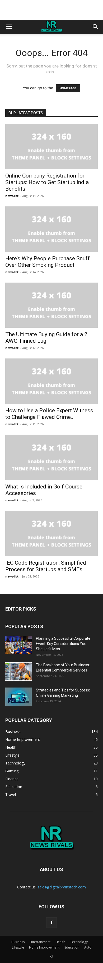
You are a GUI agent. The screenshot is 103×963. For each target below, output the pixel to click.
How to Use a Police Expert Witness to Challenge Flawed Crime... (49, 413)
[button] (9, 27)
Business (18, 942)
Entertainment (40, 942)
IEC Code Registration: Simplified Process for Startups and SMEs (45, 566)
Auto (87, 947)
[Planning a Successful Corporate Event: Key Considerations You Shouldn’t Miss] (18, 645)
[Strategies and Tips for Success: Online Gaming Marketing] (18, 697)
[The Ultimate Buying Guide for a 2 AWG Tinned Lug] (51, 305)
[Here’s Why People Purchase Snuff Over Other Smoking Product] (51, 229)
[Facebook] (51, 922)
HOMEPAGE (68, 88)
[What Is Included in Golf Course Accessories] (51, 457)
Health (60, 942)
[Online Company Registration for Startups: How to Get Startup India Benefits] (51, 146)
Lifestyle (18, 947)
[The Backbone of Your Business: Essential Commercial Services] (18, 671)
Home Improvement (44, 947)
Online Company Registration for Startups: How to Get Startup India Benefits (47, 182)
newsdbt (11, 196)
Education (71, 947)
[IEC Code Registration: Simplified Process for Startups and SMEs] (51, 533)
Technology (79, 942)
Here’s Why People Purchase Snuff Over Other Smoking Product (47, 261)
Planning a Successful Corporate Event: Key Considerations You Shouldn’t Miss (63, 643)
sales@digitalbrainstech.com (62, 886)
